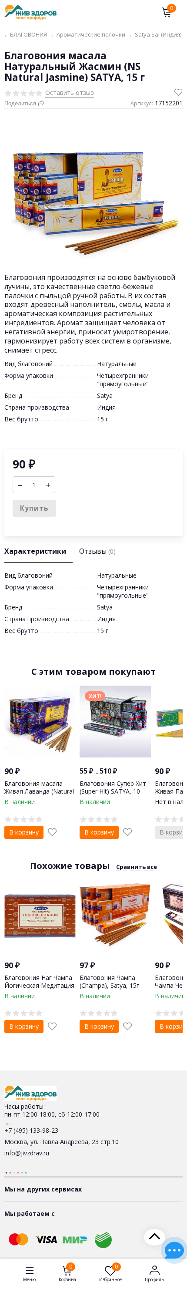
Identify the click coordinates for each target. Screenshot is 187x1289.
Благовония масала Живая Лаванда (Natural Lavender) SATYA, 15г (39, 791)
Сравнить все (136, 867)
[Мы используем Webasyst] (16, 1172)
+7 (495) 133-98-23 (31, 1130)
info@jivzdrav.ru (26, 1153)
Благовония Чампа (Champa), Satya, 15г (109, 981)
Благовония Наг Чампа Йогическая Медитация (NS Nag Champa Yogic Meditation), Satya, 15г (39, 989)
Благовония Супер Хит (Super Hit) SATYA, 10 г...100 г (113, 791)
